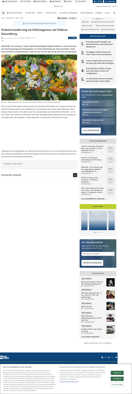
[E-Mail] (116, 357)
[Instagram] (109, 357)
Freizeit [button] (40, 13)
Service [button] (107, 13)
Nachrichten (10, 18)
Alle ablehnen (117, 379)
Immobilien (56, 1)
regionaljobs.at (11, 1)
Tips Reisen (27, 1)
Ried (16, 18)
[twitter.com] (105, 357)
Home (3, 18)
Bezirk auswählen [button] (15, 13)
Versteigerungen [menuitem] (86, 13)
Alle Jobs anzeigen (91, 130)
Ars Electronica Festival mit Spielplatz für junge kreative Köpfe (99, 80)
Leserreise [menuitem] (98, 13)
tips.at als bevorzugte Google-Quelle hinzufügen (41, 23)
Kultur (21, 18)
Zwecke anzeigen (117, 385)
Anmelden (111, 1)
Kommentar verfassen (11, 175)
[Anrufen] (112, 357)
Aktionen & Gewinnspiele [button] (68, 13)
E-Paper (99, 1)
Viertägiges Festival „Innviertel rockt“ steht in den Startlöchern (99, 53)
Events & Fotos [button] (51, 13)
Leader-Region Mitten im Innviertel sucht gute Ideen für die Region (100, 62)
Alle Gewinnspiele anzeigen (93, 199)
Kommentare (63, 18)
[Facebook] (102, 357)
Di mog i (69, 1)
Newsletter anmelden (92, 263)
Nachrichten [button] (30, 13)
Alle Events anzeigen (90, 337)
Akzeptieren (117, 373)
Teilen (73, 18)
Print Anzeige (41, 1)
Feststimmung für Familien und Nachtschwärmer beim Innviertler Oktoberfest (99, 44)
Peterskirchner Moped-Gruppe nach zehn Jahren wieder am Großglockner (98, 70)
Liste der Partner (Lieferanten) (69, 382)
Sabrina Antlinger (25, 38)
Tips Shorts (82, 1)
